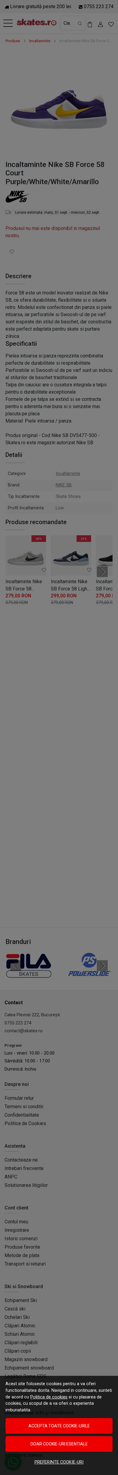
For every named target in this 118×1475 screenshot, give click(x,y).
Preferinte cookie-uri (59, 1462)
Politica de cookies (48, 1397)
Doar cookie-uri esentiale (59, 1444)
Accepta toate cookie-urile (59, 1425)
